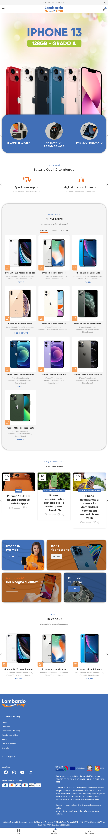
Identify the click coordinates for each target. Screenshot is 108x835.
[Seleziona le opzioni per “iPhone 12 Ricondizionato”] (41, 369)
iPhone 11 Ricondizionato (54, 323)
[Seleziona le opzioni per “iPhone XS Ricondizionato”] (7, 318)
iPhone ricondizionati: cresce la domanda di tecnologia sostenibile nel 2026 (89, 507)
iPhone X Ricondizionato (54, 273)
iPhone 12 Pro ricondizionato (87, 380)
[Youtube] (22, 772)
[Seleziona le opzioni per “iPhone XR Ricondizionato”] (74, 267)
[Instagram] (14, 772)
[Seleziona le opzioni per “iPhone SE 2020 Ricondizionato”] (7, 267)
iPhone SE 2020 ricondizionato (20, 279)
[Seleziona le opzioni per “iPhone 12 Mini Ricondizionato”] (7, 369)
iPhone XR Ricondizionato (87, 273)
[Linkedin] (30, 772)
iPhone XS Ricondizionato (20, 323)
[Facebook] (6, 772)
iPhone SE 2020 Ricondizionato (20, 273)
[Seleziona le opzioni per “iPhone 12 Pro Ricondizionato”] (74, 369)
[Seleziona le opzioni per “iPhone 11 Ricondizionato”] (41, 318)
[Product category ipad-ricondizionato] (89, 134)
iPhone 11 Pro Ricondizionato (87, 323)
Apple (18, 491)
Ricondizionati (11, 276)
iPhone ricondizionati (54, 490)
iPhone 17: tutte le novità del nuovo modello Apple (18, 499)
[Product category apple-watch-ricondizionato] (54, 135)
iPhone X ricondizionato (54, 279)
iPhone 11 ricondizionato (48, 330)
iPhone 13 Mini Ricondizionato (20, 428)
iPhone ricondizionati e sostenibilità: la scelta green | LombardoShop (54, 503)
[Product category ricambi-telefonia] (19, 134)
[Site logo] (54, 9)
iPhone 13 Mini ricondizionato (19, 434)
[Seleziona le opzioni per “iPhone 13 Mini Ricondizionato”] (7, 422)
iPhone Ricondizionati (26, 276)
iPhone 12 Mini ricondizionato (19, 380)
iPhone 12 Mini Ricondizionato (20, 374)
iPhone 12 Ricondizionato (54, 374)
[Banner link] (23, 555)
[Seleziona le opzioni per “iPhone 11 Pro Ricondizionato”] (74, 318)
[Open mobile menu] (3, 9)
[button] (3, 67)
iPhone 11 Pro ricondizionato (87, 330)
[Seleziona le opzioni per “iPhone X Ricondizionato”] (41, 267)
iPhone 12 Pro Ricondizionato (88, 374)
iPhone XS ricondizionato (20, 330)
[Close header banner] (104, 2)
